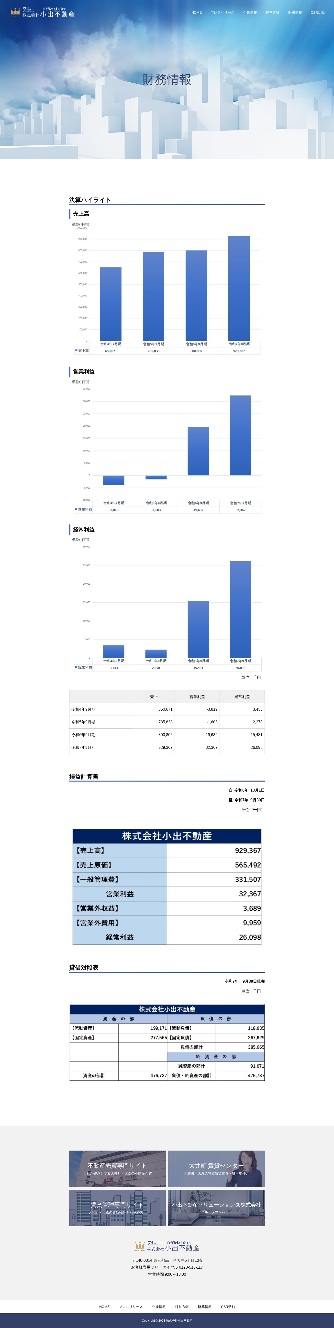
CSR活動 (318, 12)
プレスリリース (222, 12)
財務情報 (295, 12)
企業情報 (250, 12)
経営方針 (272, 12)
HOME (196, 12)
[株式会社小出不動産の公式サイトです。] (42, 12)
